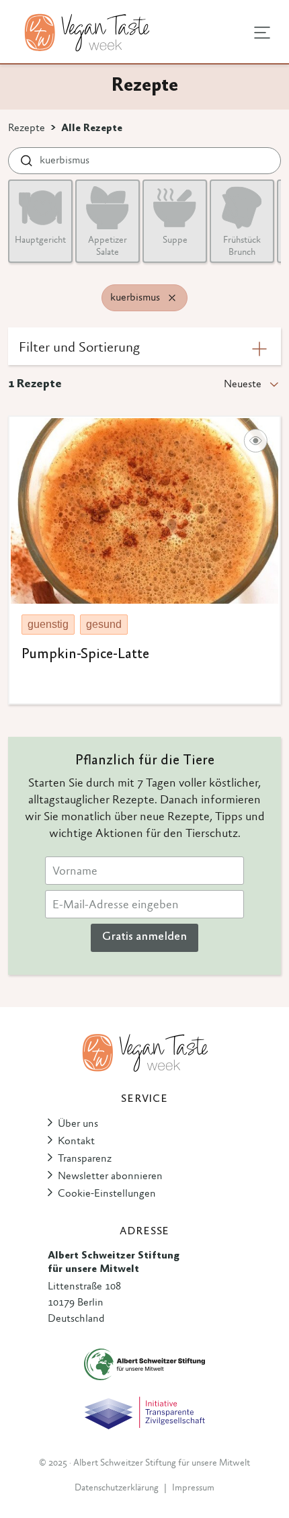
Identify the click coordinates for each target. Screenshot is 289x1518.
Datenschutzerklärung (117, 1488)
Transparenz (85, 1159)
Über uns (78, 1124)
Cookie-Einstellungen (107, 1194)
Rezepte (26, 128)
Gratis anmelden (144, 937)
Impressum (193, 1488)
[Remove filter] (172, 298)
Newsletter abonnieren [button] (110, 1176)
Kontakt (76, 1141)
